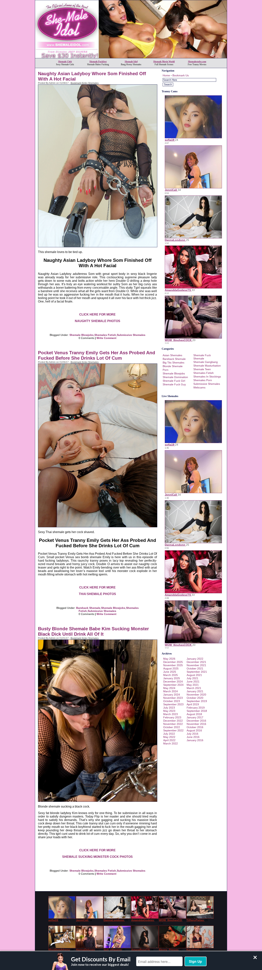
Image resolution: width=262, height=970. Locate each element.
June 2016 (193, 736)
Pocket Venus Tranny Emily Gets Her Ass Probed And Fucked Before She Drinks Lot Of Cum (96, 355)
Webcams (199, 387)
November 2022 (173, 723)
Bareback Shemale (88, 607)
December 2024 (173, 681)
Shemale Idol (131, 61)
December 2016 (196, 720)
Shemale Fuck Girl (174, 380)
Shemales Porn (202, 380)
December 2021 (196, 661)
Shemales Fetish (105, 334)
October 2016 (195, 727)
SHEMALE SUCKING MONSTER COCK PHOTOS (97, 856)
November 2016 (196, 723)
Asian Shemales (172, 355)
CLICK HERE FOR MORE (97, 314)
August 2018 (194, 714)
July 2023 (169, 707)
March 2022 (170, 743)
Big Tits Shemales (173, 362)
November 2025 (173, 665)
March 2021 (194, 688)
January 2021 (195, 691)
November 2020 (196, 694)
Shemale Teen (202, 369)
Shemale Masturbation (207, 365)
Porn (165, 369)
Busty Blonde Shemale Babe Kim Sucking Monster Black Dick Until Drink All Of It (93, 631)
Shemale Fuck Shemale (202, 357)
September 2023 (173, 704)
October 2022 (171, 727)
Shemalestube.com (197, 61)
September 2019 (197, 701)
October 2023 (171, 701)
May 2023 (169, 710)
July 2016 (192, 733)
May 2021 (193, 684)
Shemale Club (65, 61)
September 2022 (173, 730)
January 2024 (171, 694)
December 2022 (173, 720)
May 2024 (169, 688)
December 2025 (173, 661)
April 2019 (193, 704)
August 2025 (171, 668)
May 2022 (169, 736)
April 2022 (169, 740)
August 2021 (194, 675)
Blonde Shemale (173, 366)
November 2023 (173, 697)
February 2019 (196, 707)
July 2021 (192, 678)
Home (166, 75)
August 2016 (194, 730)
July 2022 (169, 733)
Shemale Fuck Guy (174, 384)
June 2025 (169, 671)
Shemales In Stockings (207, 376)
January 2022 (195, 658)
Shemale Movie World (164, 61)
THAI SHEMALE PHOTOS (97, 594)
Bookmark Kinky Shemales (85, 83)
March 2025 (170, 675)
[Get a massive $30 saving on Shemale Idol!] (131, 57)
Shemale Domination (175, 377)
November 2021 (196, 665)
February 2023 (172, 717)
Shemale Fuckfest (98, 61)
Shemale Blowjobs (81, 334)
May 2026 (169, 658)
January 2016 (195, 740)
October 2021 (195, 668)
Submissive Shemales (131, 334)
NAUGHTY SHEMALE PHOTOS (97, 321)
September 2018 (197, 710)
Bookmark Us (180, 75)
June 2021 (193, 681)
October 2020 (195, 697)
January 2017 (195, 717)
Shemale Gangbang (205, 361)
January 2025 (171, 678)
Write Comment (106, 338)
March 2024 (170, 691)
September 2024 (173, 684)
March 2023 (170, 714)
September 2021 (197, 671)
